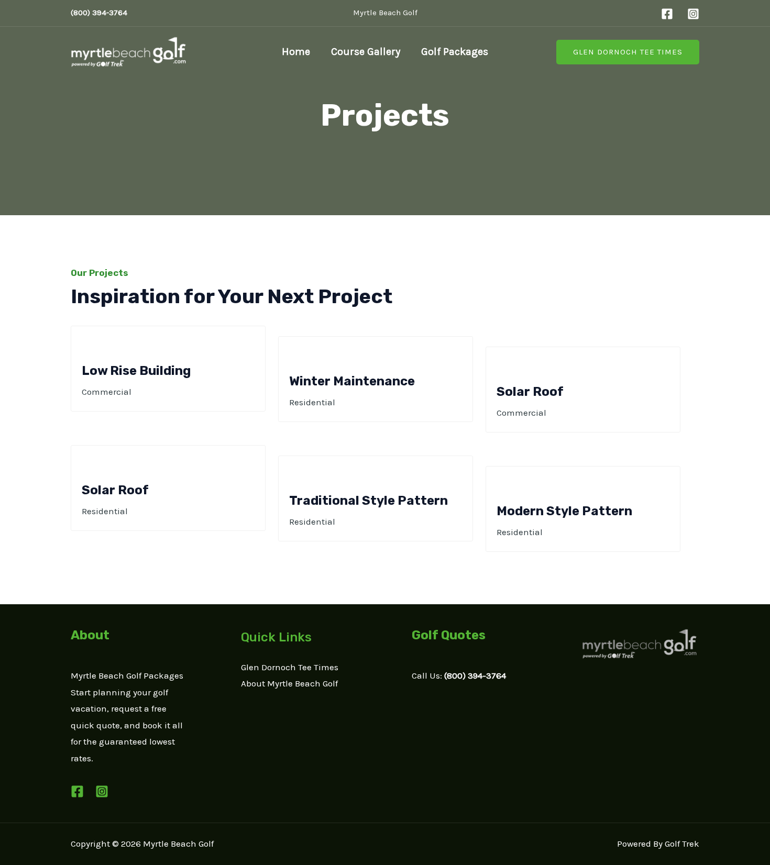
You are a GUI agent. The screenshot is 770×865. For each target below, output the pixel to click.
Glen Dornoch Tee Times (289, 667)
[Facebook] (667, 14)
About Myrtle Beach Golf (289, 683)
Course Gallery (365, 52)
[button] (627, 52)
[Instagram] (693, 14)
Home (296, 52)
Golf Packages (454, 52)
